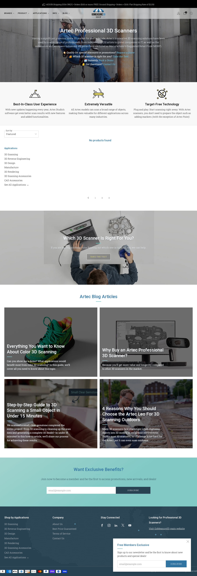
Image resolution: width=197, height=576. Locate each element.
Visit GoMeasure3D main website (167, 528)
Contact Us (109, 64)
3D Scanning (11, 154)
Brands (8, 13)
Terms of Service (61, 533)
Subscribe (176, 564)
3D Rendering (11, 171)
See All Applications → (16, 184)
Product (22, 13)
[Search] (191, 13)
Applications (40, 13)
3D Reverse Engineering (17, 158)
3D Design (9, 162)
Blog (65, 13)
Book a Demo (105, 60)
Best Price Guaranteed (64, 528)
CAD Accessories (13, 180)
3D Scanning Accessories (17, 175)
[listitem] (98, 4)
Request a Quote (125, 52)
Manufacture (11, 167)
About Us (57, 523)
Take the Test (120, 56)
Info (55, 13)
